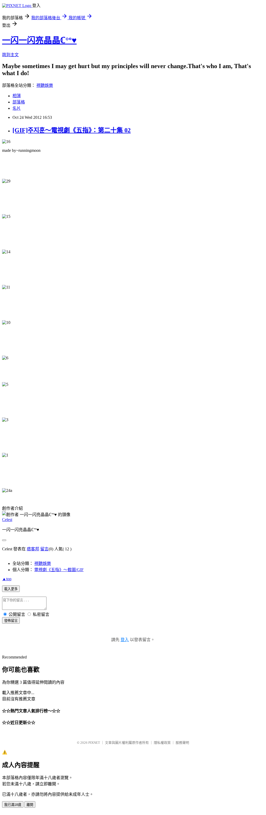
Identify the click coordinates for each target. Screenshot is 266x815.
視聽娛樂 (44, 85)
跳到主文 (10, 55)
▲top (6, 579)
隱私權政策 (162, 743)
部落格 (18, 102)
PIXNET (94, 743)
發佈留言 (11, 621)
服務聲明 (182, 743)
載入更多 (11, 589)
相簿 (16, 96)
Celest (7, 519)
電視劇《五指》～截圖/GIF (59, 570)
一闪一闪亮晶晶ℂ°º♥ (39, 40)
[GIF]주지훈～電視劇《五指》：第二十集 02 (71, 130)
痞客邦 (33, 549)
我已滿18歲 (12, 805)
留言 (44, 549)
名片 (16, 108)
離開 (29, 805)
